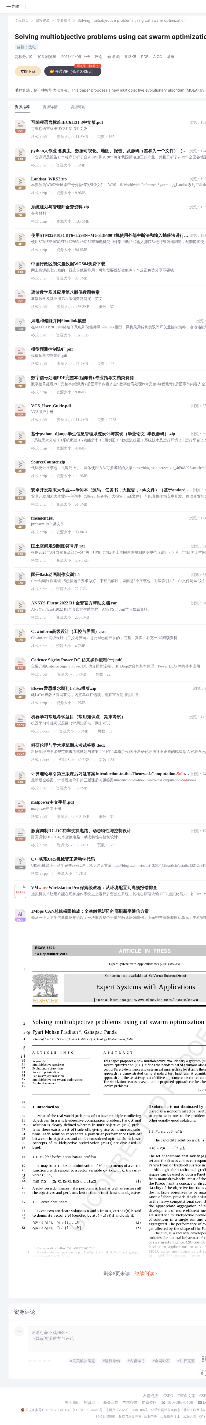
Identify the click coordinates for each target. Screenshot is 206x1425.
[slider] (40, 1361)
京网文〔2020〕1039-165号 (127, 1410)
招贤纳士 (91, 1402)
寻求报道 (130, 1402)
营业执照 (189, 1416)
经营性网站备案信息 (165, 1410)
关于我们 (72, 1402)
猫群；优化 (26, 47)
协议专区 (149, 1402)
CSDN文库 (186, 1396)
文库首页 (22, 20)
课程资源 (43, 20)
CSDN (168, 1396)
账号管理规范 (105, 1416)
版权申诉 (150, 1416)
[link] (22, 20)
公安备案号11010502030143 (47, 1410)
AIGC (157, 56)
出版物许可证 (170, 1416)
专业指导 (64, 20)
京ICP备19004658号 (87, 1410)
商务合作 (110, 1402)
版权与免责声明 (130, 1416)
